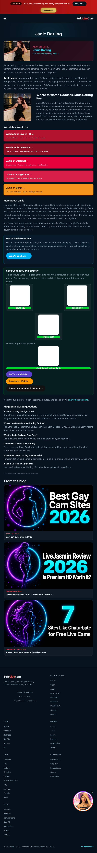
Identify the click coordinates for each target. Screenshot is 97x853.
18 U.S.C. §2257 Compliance (25, 701)
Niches (6, 835)
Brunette (7, 730)
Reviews (7, 814)
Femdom (54, 697)
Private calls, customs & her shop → (25, 388)
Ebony (53, 735)
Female (7, 793)
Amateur (7, 789)
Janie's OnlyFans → (19, 256)
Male (6, 797)
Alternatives (9, 826)
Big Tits (7, 739)
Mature (6, 768)
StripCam (84, 18)
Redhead (7, 735)
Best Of (7, 822)
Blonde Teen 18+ (11, 780)
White (52, 747)
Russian (53, 739)
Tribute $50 (77, 308)
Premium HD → (48, 10)
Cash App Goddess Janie (48, 368)
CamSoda (54, 776)
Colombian (55, 743)
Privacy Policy (25, 697)
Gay (5, 785)
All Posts (7, 809)
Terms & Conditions (25, 692)
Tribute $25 (19, 308)
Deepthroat (55, 706)
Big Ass (7, 743)
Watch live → (79, 4)
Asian (52, 730)
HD (5, 747)
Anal (52, 689)
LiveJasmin (55, 759)
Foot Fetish (55, 693)
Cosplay (53, 710)
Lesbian (7, 776)
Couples (7, 772)
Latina (52, 726)
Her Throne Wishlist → (19, 374)
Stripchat (54, 764)
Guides (6, 830)
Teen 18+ (7, 759)
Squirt (52, 685)
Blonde (6, 726)
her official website (78, 400)
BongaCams (55, 768)
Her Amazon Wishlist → (19, 381)
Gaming (53, 714)
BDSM (53, 681)
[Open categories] (6, 18)
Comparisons (9, 818)
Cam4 (53, 772)
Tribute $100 (48, 337)
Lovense (54, 702)
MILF (6, 764)
